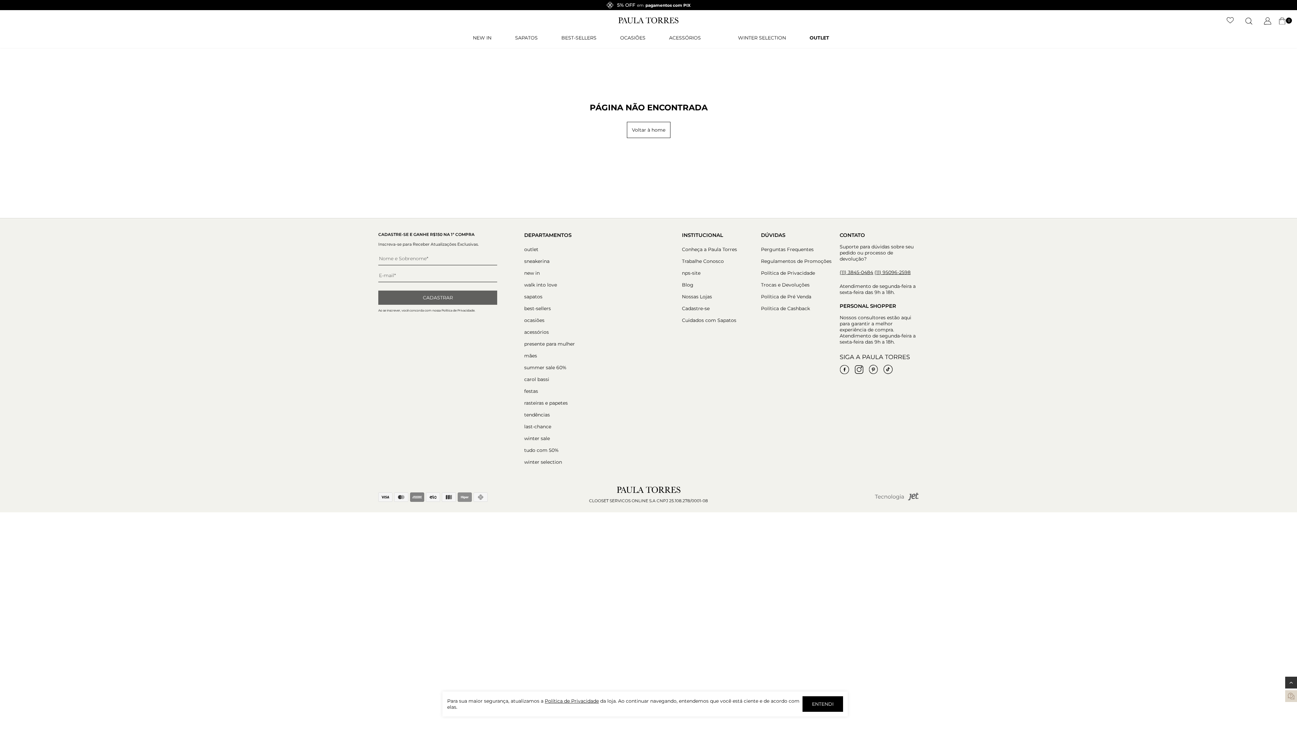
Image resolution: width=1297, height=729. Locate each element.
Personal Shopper (868, 306)
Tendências (537, 415)
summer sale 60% (545, 367)
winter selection (762, 38)
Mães (530, 356)
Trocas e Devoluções (785, 285)
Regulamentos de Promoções (796, 261)
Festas (531, 391)
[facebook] (844, 369)
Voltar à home (648, 130)
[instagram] (859, 369)
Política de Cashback (785, 308)
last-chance (537, 427)
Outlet (819, 38)
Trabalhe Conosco (703, 261)
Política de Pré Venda (786, 297)
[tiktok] (888, 369)
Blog (687, 285)
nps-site (691, 273)
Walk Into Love (540, 285)
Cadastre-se (696, 308)
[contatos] (1291, 696)
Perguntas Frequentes (787, 249)
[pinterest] (873, 369)
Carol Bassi (536, 379)
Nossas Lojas (697, 297)
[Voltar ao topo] (1291, 682)
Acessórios (685, 38)
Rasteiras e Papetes (546, 403)
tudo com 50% (541, 450)
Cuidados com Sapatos (709, 320)
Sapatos (526, 38)
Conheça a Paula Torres (709, 249)
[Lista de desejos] (1230, 21)
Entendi (823, 704)
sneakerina (537, 261)
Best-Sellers (578, 38)
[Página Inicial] (648, 22)
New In (482, 38)
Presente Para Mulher (549, 344)
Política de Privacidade (788, 273)
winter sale (537, 438)
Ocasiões (632, 38)
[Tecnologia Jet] (897, 499)
